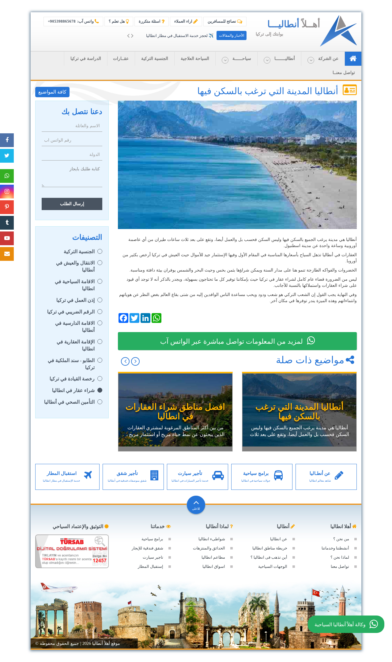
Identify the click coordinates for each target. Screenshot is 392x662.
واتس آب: (71, 21)
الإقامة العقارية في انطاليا (76, 345)
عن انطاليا (278, 539)
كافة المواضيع (52, 91)
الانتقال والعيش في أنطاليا (75, 266)
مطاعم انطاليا (213, 557)
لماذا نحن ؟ (339, 557)
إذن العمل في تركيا (75, 300)
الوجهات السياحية (272, 566)
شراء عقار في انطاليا (73, 390)
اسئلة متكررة (150, 21)
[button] (323, 59)
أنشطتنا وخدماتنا (335, 548)
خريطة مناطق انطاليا (269, 548)
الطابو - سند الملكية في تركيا (71, 364)
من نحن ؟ (341, 539)
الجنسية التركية (79, 251)
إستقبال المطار (150, 566)
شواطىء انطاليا (211, 539)
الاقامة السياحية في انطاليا (75, 285)
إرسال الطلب (72, 204)
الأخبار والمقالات (231, 35)
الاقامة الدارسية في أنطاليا (75, 326)
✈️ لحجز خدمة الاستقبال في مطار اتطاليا (179, 35)
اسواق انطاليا (213, 566)
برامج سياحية (152, 539)
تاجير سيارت (153, 557)
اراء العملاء (183, 21)
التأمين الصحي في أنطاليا (69, 402)
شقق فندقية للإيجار (147, 548)
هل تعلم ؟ (117, 21)
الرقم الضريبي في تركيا (71, 311)
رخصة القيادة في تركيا (72, 378)
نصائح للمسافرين (222, 21)
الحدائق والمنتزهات (209, 548)
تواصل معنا (340, 566)
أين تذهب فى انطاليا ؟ (269, 557)
